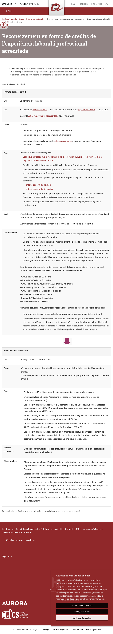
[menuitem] (4, 564)
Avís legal (45, 629)
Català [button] (73, 4)
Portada (5, 19)
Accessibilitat (77, 629)
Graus (21, 19)
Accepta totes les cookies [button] (82, 605)
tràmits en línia (40, 109)
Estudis (14, 19)
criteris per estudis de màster (39, 189)
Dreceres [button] (84, 4)
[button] (108, 11)
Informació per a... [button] (99, 4)
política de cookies (70, 599)
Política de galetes (60, 629)
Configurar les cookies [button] (82, 618)
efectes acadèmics (63, 140)
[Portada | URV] (56, 8)
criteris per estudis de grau (38, 184)
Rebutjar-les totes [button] (82, 611)
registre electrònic (86, 109)
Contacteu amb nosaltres (20, 540)
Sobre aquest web (93, 629)
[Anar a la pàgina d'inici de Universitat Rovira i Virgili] (20, 4)
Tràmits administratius (35, 19)
